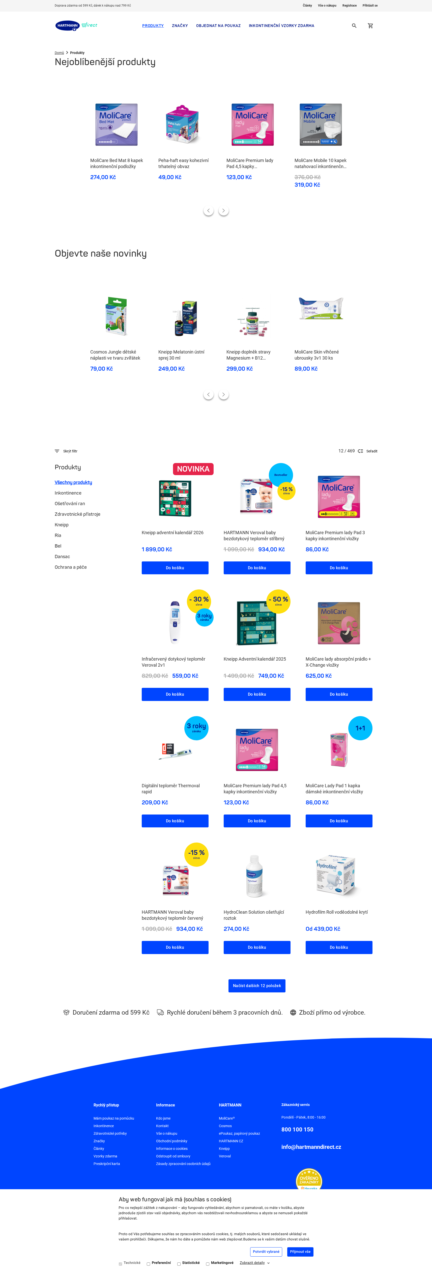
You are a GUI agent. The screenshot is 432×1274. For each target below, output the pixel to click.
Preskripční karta (107, 1164)
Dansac (62, 556)
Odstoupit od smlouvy (173, 1156)
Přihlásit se (370, 5)
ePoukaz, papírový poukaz (239, 1133)
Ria (58, 535)
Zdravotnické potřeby (110, 1133)
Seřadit (372, 451)
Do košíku (175, 567)
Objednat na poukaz (218, 25)
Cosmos (225, 1126)
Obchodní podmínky (171, 1141)
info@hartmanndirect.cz (311, 1147)
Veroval (225, 1156)
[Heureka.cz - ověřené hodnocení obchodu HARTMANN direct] (309, 1181)
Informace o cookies (172, 1149)
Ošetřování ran (70, 503)
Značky (180, 25)
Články (307, 5)
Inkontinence (68, 493)
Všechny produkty (73, 482)
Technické (132, 1263)
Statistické (191, 1263)
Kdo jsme (163, 1118)
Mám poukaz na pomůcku (114, 1118)
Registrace (349, 5)
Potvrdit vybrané (266, 1252)
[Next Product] (224, 210)
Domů (59, 53)
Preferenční (161, 1263)
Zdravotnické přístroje (77, 514)
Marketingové (222, 1263)
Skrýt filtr (70, 451)
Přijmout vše (300, 1252)
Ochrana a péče (71, 567)
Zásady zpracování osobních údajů (183, 1164)
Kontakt (162, 1126)
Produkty (153, 25)
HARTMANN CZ (231, 1141)
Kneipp (62, 525)
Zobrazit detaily (252, 1263)
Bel (58, 546)
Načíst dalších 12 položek (257, 985)
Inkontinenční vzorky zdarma (281, 25)
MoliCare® (227, 1118)
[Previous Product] (209, 210)
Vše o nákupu (327, 5)
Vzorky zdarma (105, 1156)
